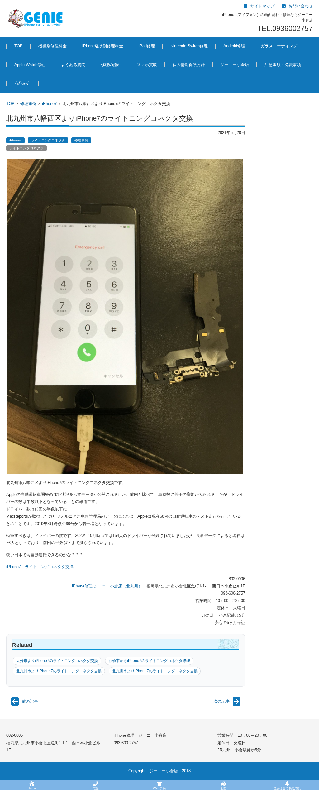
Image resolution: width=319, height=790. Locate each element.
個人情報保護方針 (189, 64)
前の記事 (30, 701)
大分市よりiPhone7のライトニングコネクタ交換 (57, 660)
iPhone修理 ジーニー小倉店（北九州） (107, 586)
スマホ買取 (147, 64)
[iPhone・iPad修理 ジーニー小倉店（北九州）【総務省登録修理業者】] (36, 18)
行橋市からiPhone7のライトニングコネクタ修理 (149, 660)
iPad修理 (41, 78)
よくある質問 (73, 64)
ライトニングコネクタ (48, 140)
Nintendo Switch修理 (189, 46)
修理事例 (28, 103)
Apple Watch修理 (29, 64)
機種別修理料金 (52, 46)
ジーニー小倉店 (235, 64)
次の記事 (221, 701)
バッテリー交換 (91, 78)
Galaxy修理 (228, 78)
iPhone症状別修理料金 (102, 46)
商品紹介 (22, 83)
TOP (18, 46)
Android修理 (234, 46)
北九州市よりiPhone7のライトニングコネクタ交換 (59, 671)
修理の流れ (111, 64)
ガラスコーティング (279, 46)
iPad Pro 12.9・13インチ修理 (158, 82)
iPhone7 (49, 103)
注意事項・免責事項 (282, 64)
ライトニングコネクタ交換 (49, 566)
